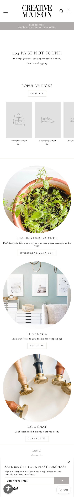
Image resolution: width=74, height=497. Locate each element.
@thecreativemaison (37, 252)
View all (37, 93)
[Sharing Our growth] (37, 199)
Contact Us (37, 455)
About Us (37, 345)
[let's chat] (37, 388)
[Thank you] (37, 295)
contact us (37, 438)
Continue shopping (37, 63)
